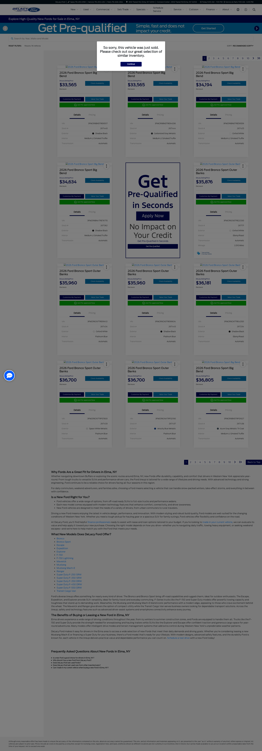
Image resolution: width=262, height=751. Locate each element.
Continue (131, 64)
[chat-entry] (9, 375)
